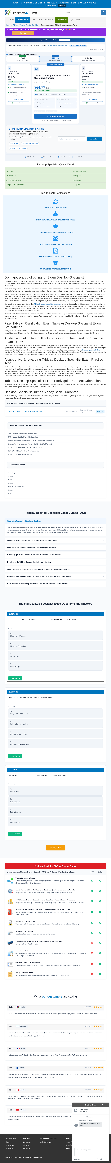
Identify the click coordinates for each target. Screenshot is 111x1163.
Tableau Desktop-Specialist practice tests (47, 304)
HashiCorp (11, 473)
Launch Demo (94, 139)
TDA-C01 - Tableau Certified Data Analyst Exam (24, 451)
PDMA (10, 476)
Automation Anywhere (16, 487)
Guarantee (26, 1148)
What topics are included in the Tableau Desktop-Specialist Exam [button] (31, 547)
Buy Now (100, 411)
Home (12, 20)
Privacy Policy (70, 1142)
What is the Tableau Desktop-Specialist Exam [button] (24, 521)
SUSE (10, 494)
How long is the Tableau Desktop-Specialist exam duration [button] (29, 562)
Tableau (15, 25)
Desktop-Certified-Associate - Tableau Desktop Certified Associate (30, 444)
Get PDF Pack (18, 99)
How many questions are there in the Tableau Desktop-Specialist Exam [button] (34, 555)
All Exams (9, 1148)
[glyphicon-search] (103, 12)
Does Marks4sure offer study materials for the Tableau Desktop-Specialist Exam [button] (37, 584)
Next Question (55, 848)
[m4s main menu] (6, 20)
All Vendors (10, 1145)
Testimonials (49, 20)
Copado (10, 490)
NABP (10, 480)
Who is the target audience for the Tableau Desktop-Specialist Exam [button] (32, 540)
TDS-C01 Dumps (14, 411)
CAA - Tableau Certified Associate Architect (22, 434)
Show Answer (15, 678)
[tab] (55, 521)
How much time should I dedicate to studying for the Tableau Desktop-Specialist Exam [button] (39, 576)
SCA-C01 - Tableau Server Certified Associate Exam (25, 447)
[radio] (22, 59)
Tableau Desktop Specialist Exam (57, 46)
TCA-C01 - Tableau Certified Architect (20, 454)
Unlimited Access (23, 20)
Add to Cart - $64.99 (55, 116)
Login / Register (75, 20)
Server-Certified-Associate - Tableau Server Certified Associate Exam (31, 440)
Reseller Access (61, 20)
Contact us (26, 1142)
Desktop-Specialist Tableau (91, 350)
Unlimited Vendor (46, 1142)
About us (26, 1145)
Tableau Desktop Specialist (29, 25)
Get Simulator (92, 99)
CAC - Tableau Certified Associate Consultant (23, 437)
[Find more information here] (90, 1132)
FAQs (40, 20)
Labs (33, 20)
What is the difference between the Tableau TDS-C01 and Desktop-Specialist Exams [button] (38, 569)
